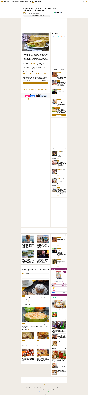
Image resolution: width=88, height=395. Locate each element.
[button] (47, 13)
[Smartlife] (48, 387)
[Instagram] (56, 36)
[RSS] (61, 36)
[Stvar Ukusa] (60, 387)
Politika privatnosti (47, 389)
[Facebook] (53, 36)
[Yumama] (56, 387)
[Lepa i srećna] (44, 387)
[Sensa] (52, 387)
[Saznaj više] (65, 297)
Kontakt (41, 389)
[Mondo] (30, 387)
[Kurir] (27, 387)
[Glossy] (41, 387)
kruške (32, 63)
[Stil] (2, 1)
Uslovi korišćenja (53, 389)
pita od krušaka (37, 89)
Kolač (42, 89)
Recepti (28, 4)
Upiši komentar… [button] (28, 273)
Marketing (37, 389)
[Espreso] (35, 387)
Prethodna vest (27, 80)
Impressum (34, 389)
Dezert (46, 89)
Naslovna (24, 4)
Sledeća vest (44, 80)
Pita (26, 89)
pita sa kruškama (31, 89)
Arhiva (43, 389)
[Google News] (64, 36)
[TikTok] (58, 36)
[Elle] (38, 387)
